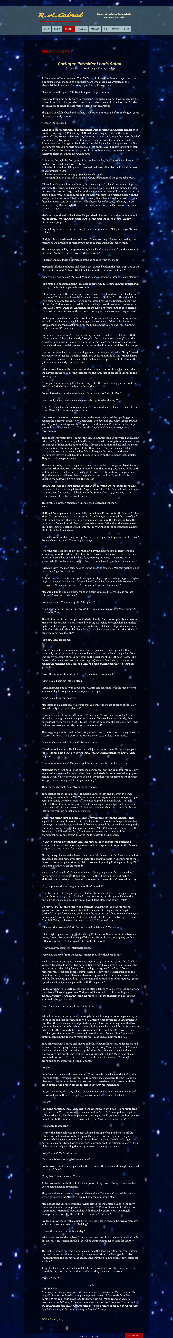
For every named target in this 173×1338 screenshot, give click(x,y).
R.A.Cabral (60, 15)
